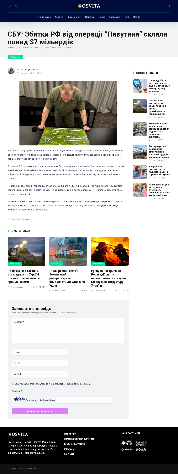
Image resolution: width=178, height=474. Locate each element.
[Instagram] (16, 6)
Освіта (136, 17)
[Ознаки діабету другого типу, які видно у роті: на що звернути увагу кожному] (140, 92)
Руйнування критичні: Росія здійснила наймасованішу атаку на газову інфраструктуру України (108, 278)
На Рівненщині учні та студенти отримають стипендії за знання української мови (159, 190)
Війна (12, 219)
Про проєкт (70, 433)
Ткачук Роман (31, 69)
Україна (59, 17)
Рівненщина (44, 17)
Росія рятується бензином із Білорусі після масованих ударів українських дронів (159, 151)
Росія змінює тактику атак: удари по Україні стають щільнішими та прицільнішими (24, 276)
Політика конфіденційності (79, 438)
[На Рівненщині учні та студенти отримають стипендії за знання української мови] (140, 196)
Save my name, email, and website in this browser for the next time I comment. (53, 384)
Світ (127, 17)
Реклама (69, 449)
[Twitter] (10, 6)
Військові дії (74, 17)
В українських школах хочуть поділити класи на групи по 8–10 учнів (159, 170)
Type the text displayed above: (40, 400)
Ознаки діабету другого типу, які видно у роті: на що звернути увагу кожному (159, 86)
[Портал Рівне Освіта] (89, 6)
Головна (11, 47)
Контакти (69, 454)
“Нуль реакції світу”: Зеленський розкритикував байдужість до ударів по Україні (67, 278)
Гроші (18, 219)
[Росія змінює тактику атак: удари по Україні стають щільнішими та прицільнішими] (26, 251)
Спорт (102, 17)
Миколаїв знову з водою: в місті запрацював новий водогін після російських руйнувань (159, 130)
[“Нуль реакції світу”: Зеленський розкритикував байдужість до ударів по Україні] (68, 251)
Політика (89, 17)
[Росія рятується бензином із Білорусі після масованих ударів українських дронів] (140, 158)
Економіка (114, 17)
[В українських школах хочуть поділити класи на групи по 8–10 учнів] (140, 178)
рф (23, 219)
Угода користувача (74, 444)
